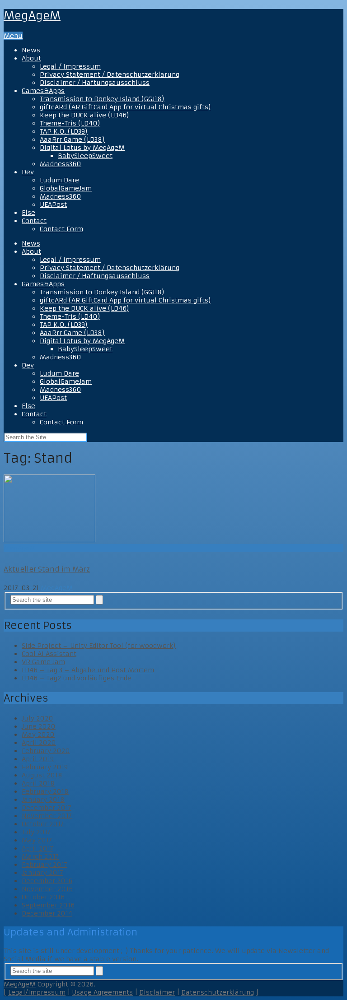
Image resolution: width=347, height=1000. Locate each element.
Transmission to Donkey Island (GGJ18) (102, 99)
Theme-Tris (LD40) (70, 123)
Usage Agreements (102, 992)
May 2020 (38, 734)
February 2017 (44, 864)
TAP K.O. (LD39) (64, 131)
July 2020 (37, 718)
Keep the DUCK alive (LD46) (84, 115)
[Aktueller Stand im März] (173, 509)
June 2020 (39, 726)
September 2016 (48, 905)
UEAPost (53, 204)
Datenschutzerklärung (217, 992)
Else (28, 213)
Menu (13, 36)
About (31, 58)
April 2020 (39, 743)
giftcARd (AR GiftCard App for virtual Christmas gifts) (125, 107)
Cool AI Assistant (49, 654)
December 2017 (46, 808)
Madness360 (60, 164)
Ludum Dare (59, 180)
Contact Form (61, 229)
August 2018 (42, 775)
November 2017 (47, 816)
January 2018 (43, 799)
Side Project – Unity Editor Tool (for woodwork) (99, 646)
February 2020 (46, 751)
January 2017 (42, 873)
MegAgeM (32, 16)
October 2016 (43, 897)
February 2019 (45, 767)
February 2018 (45, 791)
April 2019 (38, 759)
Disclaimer (157, 992)
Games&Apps (43, 91)
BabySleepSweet (85, 156)
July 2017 (36, 832)
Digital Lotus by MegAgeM (82, 148)
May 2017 (37, 840)
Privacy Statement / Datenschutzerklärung (109, 74)
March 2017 (40, 856)
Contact (34, 221)
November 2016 (47, 889)
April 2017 (37, 848)
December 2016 (47, 881)
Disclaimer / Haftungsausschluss (95, 83)
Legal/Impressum (37, 992)
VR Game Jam (43, 662)
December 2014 (47, 913)
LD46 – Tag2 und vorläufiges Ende (76, 678)
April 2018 (38, 783)
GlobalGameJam (66, 188)
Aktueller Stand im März (47, 569)
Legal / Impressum (70, 66)
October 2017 (43, 824)
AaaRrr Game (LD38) (72, 139)
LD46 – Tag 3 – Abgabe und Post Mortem (88, 670)
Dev (28, 172)
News (31, 50)
